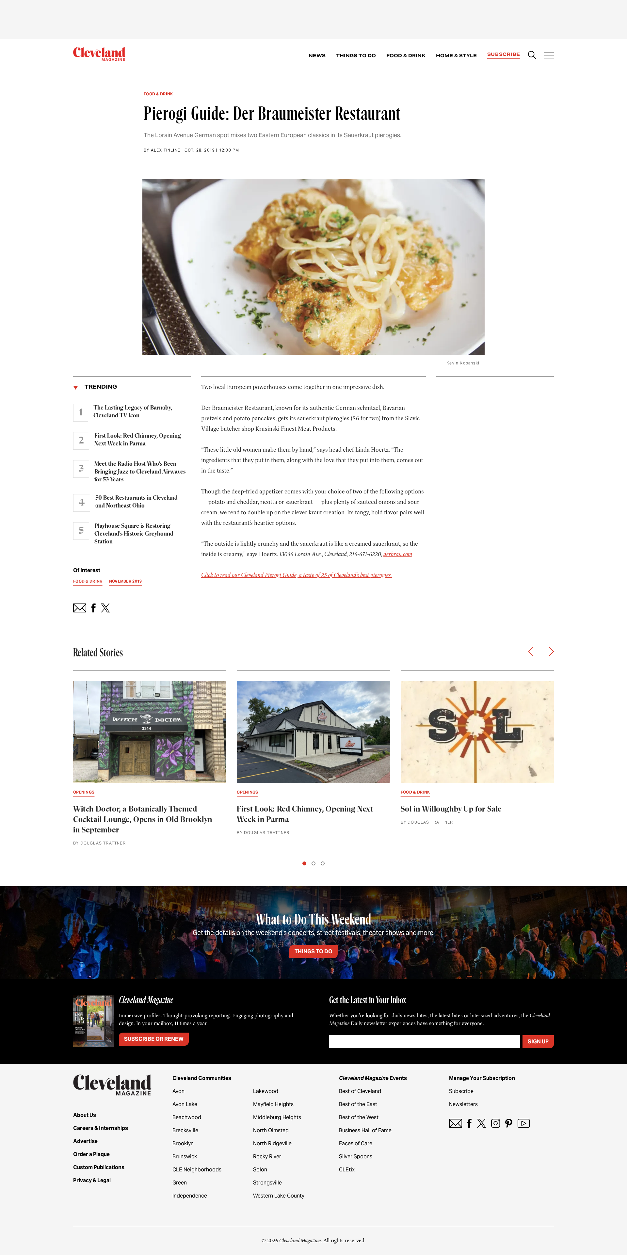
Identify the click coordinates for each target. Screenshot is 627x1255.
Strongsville (267, 1182)
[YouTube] (524, 1123)
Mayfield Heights (273, 1104)
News (317, 55)
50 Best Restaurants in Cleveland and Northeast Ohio (136, 502)
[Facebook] (469, 1123)
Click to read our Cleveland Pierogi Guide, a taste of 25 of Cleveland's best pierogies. (296, 575)
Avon (178, 1091)
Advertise (85, 1141)
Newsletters (463, 1104)
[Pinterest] (508, 1123)
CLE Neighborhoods (196, 1169)
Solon (260, 1169)
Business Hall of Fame (365, 1130)
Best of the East (358, 1104)
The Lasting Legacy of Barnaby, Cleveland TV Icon (132, 412)
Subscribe (503, 54)
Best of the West (358, 1117)
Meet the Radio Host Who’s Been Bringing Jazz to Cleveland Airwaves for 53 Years (139, 472)
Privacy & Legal (92, 1180)
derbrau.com (397, 554)
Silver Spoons (355, 1156)
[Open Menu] (549, 56)
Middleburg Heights (277, 1117)
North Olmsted (271, 1130)
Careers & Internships (100, 1128)
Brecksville (185, 1130)
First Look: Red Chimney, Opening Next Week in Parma (137, 440)
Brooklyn (183, 1143)
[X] (481, 1123)
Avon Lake (184, 1104)
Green (179, 1182)
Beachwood (186, 1117)
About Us (84, 1115)
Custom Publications (98, 1167)
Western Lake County (278, 1195)
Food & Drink (406, 55)
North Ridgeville (272, 1143)
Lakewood (265, 1091)
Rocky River (267, 1156)
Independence (189, 1195)
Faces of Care (355, 1143)
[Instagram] (495, 1123)
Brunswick (184, 1156)
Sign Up (538, 1041)
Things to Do (356, 55)
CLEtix (347, 1169)
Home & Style (456, 55)
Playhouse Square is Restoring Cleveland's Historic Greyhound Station (133, 534)
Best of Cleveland (360, 1091)
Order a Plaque (91, 1154)
